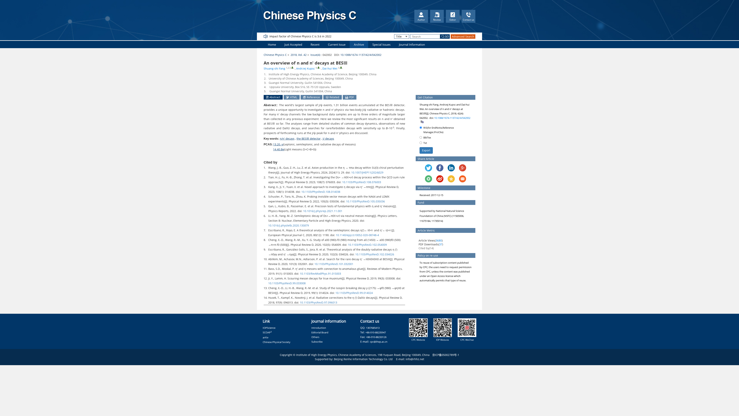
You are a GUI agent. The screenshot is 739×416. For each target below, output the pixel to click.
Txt (425, 143)
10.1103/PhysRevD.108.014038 (320, 192)
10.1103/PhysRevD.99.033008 (287, 283)
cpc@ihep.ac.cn (378, 341)
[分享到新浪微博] (439, 178)
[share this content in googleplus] (462, 167)
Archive (359, 44)
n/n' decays (287, 138)
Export (426, 150)
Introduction (318, 328)
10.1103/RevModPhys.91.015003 (320, 273)
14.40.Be (278, 149)
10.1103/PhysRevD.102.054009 (367, 245)
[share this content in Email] (462, 178)
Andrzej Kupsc (305, 68)
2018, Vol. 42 (299, 55)
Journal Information (412, 44)
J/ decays (328, 138)
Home (272, 44)
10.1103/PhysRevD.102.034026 (374, 254)
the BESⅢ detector (309, 138)
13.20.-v (278, 144)
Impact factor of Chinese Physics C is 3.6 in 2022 (300, 36)
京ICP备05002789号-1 (445, 355)
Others (315, 337)
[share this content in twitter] (428, 167)
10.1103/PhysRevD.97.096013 (318, 302)
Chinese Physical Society (276, 342)
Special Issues (381, 44)
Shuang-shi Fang (274, 68)
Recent (315, 44)
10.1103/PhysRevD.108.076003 (361, 182)
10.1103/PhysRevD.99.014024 (354, 293)
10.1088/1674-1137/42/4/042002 (360, 55)
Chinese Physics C (275, 55)
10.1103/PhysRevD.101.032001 (333, 264)
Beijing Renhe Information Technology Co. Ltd (363, 359)
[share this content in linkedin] (451, 167)
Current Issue (336, 44)
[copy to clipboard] (422, 121)
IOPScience (269, 328)
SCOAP (267, 332)
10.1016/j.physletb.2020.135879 (288, 225)
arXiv (265, 337)
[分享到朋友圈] (428, 178)
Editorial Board (319, 332)
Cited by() (426, 248)
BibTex (427, 137)
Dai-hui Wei (329, 68)
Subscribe (317, 341)
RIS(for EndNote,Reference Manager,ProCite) (438, 130)
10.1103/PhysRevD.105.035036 (365, 201)
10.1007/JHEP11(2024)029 (367, 172)
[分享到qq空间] (451, 178)
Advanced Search (463, 36)
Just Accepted (293, 44)
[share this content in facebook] (439, 167)
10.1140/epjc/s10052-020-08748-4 (357, 235)
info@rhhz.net (415, 359)
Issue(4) (315, 55)
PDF (351, 97)
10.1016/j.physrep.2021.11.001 (322, 211)
